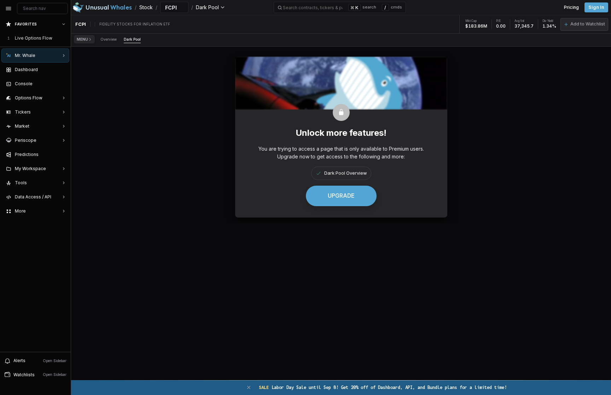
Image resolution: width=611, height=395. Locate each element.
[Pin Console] (62, 84)
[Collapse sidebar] (8, 8)
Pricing (571, 7)
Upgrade (341, 195)
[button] (584, 24)
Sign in (596, 7)
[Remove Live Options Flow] (64, 38)
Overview (108, 39)
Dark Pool (132, 39)
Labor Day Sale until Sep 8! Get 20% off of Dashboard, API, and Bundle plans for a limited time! (383, 387)
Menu (82, 39)
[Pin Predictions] (62, 154)
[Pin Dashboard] (62, 70)
